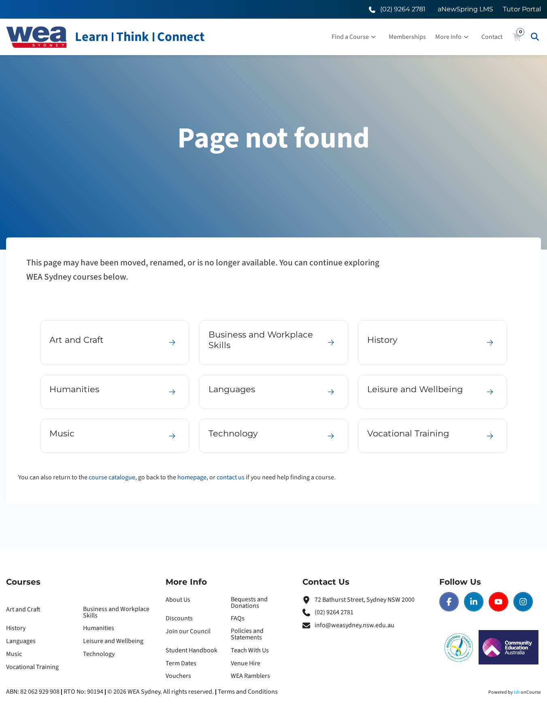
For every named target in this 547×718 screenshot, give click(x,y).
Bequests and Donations (249, 602)
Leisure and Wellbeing (113, 641)
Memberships (407, 36)
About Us (178, 599)
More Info (448, 36)
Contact (491, 36)
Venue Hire (245, 663)
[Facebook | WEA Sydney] (449, 601)
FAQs (238, 618)
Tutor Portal (522, 9)
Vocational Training (32, 667)
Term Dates (181, 663)
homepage (191, 477)
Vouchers (178, 676)
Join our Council (188, 631)
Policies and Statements (247, 634)
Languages (21, 641)
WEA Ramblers (250, 676)
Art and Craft (23, 609)
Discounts (179, 618)
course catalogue (112, 477)
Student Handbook (191, 650)
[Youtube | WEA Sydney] (498, 601)
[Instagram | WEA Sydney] (523, 601)
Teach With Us (250, 650)
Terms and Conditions (248, 691)
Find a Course (350, 36)
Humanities (98, 628)
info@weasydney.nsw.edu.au (354, 625)
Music (14, 654)
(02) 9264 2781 (334, 612)
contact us (231, 477)
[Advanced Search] (535, 37)
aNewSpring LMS (465, 9)
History (16, 628)
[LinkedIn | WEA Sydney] (473, 601)
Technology (99, 654)
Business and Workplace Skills (116, 612)
